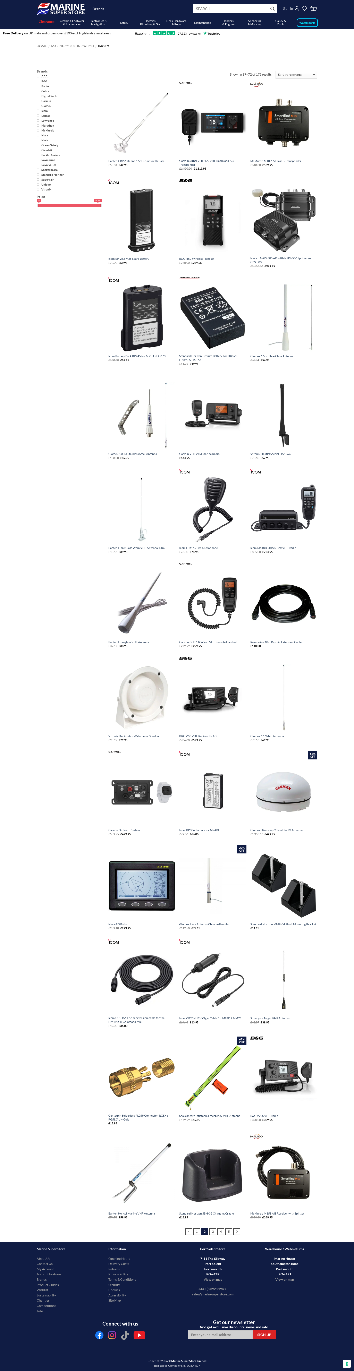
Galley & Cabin (280, 22)
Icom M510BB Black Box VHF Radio (273, 548)
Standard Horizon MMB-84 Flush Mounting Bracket (283, 924)
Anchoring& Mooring (254, 22)
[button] (313, 9)
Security (114, 1285)
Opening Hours (119, 1258)
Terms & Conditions (122, 1279)
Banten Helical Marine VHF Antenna (131, 1213)
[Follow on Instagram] (112, 1336)
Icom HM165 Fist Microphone (198, 548)
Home (42, 46)
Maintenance (202, 22)
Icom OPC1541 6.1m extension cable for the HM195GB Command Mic (136, 1019)
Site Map (114, 1300)
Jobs (40, 1311)
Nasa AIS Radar (118, 924)
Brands (98, 9)
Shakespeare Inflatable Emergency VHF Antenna (209, 1115)
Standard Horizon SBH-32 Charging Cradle (206, 1213)
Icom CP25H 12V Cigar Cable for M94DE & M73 (210, 1018)
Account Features (49, 1274)
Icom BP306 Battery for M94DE (199, 830)
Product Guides (48, 1285)
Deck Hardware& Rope (176, 22)
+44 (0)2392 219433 (212, 1289)
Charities (43, 1300)
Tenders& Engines (228, 22)
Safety (124, 22)
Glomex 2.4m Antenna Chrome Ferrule (203, 924)
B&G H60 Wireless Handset (196, 258)
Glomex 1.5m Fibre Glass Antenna (271, 356)
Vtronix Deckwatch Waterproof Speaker (133, 736)
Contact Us (45, 1264)
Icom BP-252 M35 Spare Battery (128, 258)
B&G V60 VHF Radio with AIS (198, 736)
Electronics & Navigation (98, 22)
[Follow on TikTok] (125, 1336)
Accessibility (117, 1295)
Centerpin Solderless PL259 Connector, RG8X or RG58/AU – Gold (139, 1117)
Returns (114, 1269)
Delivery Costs (118, 1264)
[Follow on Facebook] (99, 1336)
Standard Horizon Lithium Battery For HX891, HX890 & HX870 (208, 357)
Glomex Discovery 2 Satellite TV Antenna (276, 830)
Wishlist (42, 1290)
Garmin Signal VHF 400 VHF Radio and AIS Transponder (206, 162)
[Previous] (188, 1231)
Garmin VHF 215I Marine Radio (199, 453)
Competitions (46, 1306)
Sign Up (264, 1334)
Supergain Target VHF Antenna (269, 1018)
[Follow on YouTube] (139, 1336)
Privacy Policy (118, 1274)
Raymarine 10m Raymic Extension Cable (276, 642)
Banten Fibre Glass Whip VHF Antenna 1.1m (136, 548)
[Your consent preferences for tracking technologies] (347, 1364)
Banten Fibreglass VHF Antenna (128, 642)
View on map (213, 1279)
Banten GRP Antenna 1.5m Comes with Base (136, 161)
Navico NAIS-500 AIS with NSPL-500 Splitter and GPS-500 (281, 260)
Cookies (114, 1290)
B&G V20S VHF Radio (264, 1115)
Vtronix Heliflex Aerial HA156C (270, 453)
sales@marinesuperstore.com (213, 1294)
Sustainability (46, 1295)
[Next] (236, 1231)
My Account (45, 1269)
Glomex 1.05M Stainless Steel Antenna (132, 453)
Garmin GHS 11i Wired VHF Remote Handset (208, 642)
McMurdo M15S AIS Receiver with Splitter (277, 1213)
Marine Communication (72, 46)
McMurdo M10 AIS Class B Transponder (275, 161)
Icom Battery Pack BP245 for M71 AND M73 (137, 356)
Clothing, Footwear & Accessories (72, 22)
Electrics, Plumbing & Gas (150, 22)
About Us (43, 1258)
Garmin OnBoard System (124, 830)
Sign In (288, 8)
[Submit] (273, 8)
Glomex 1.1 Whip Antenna (267, 736)
